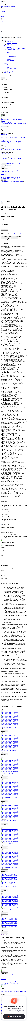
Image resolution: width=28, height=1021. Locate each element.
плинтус (15, 119)
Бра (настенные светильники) (14, 51)
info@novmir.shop (5, 178)
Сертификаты (14, 238)
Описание (3, 236)
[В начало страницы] (3, 121)
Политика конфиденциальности (9, 991)
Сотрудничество (19, 170)
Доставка (6, 123)
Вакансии (19, 123)
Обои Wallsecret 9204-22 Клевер (9, 750)
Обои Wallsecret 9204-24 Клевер (9, 797)
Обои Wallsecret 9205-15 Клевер (9, 867)
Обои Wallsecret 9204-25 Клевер (9, 909)
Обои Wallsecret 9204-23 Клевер (9, 727)
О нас (2, 123)
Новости (24, 123)
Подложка (9, 61)
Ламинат (9, 59)
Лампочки (9, 52)
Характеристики (16, 236)
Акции (14, 123)
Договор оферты (21, 991)
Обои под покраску (12, 43)
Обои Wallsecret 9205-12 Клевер (9, 773)
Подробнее (3, 967)
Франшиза (12, 177)
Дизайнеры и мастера (6, 974)
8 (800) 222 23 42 (14, 178)
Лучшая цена (7, 72)
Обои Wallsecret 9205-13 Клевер (9, 843)
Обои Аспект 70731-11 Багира (8, 929)
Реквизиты (3, 171)
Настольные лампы (11, 56)
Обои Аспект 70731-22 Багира (8, 886)
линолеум (10, 119)
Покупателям (4, 168)
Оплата (11, 123)
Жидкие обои (10, 44)
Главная (3, 181)
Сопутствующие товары (10, 69)
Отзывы (8, 170)
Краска (8, 64)
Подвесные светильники (13, 49)
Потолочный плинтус (12, 68)
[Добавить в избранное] (2, 203)
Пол (5, 57)
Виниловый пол (11, 60)
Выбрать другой (5, 6)
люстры (20, 119)
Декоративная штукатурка (13, 65)
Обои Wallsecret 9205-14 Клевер (9, 820)
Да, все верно (12, 6)
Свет (5, 45)
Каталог (6, 126)
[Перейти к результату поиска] (1, 118)
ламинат (5, 119)
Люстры (9, 47)
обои (2, 119)
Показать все (4, 229)
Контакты (3, 125)
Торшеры (9, 53)
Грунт (8, 67)
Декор (5, 63)
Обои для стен (10, 41)
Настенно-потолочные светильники (16, 48)
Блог (5, 170)
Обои (5, 40)
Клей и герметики (11, 71)
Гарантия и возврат (5, 238)
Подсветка (9, 55)
